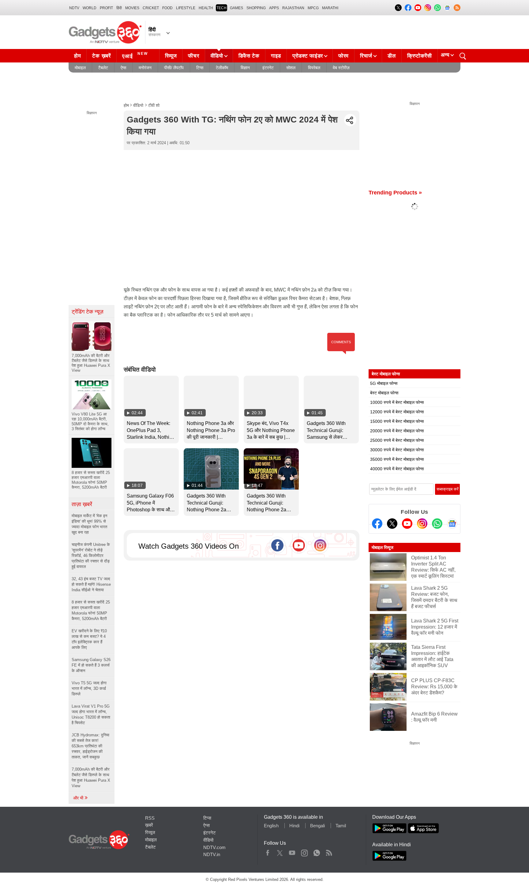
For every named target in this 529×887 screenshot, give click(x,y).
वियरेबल (314, 67)
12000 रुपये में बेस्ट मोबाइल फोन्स (397, 411)
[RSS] (457, 7)
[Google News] (452, 523)
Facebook (268, 851)
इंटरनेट (268, 67)
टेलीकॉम (222, 67)
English (271, 825)
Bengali (317, 825)
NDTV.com (214, 847)
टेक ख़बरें (101, 56)
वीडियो (217, 56)
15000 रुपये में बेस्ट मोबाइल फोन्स (397, 421)
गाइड (276, 56)
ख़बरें (149, 825)
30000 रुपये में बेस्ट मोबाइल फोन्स (397, 449)
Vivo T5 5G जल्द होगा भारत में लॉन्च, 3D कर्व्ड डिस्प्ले (89, 688)
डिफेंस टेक (249, 56)
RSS (150, 818)
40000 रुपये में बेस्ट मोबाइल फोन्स (397, 468)
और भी (78, 797)
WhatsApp (317, 851)
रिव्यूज (171, 56)
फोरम (343, 56)
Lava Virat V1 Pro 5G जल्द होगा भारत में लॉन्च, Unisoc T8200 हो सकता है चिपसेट (91, 714)
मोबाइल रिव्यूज (382, 547)
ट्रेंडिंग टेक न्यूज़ (87, 312)
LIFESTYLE (185, 8)
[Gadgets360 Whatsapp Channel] (437, 523)
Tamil (341, 825)
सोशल (290, 67)
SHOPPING (256, 8)
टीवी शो (153, 105)
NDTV (74, 8)
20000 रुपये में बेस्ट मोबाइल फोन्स (397, 430)
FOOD (167, 8)
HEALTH (206, 8)
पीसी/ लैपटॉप (174, 67)
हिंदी (119, 8)
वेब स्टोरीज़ (341, 67)
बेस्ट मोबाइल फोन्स (384, 392)
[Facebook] (377, 523)
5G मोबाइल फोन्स (383, 383)
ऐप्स (123, 67)
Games (236, 8)
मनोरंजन (145, 67)
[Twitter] (392, 523)
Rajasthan (293, 8)
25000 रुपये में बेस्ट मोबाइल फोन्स (397, 440)
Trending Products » (395, 193)
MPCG (313, 8)
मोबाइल (80, 67)
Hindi (294, 825)
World (89, 8)
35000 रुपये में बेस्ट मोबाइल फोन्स (397, 459)
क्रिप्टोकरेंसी (419, 56)
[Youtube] (407, 523)
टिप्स (199, 67)
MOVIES (132, 8)
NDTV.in (211, 854)
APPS (274, 8)
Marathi (330, 8)
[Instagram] (422, 523)
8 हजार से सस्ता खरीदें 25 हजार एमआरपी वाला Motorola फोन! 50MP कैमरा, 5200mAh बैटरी (91, 610)
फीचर (193, 56)
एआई (135, 55)
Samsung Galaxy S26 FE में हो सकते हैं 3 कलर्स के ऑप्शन (91, 665)
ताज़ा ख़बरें (82, 504)
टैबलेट (103, 67)
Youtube (292, 851)
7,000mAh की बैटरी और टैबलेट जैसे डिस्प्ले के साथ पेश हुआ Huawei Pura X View (91, 777)
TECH (221, 8)
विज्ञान (245, 67)
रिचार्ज (366, 56)
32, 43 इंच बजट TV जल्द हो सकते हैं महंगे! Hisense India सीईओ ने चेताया (91, 584)
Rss (328, 851)
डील (392, 56)
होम (77, 56)
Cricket (151, 8)
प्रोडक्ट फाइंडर (307, 56)
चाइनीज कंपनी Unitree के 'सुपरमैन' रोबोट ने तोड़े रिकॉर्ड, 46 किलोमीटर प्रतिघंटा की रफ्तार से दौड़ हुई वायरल (91, 555)
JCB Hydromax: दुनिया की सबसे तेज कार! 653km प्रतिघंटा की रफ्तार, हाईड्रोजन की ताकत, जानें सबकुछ (90, 746)
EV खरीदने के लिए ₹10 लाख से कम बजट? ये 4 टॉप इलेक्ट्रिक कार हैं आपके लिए (89, 639)
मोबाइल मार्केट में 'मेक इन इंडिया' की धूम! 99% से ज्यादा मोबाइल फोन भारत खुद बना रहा (89, 524)
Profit (106, 8)
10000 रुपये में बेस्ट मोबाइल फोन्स (397, 402)
